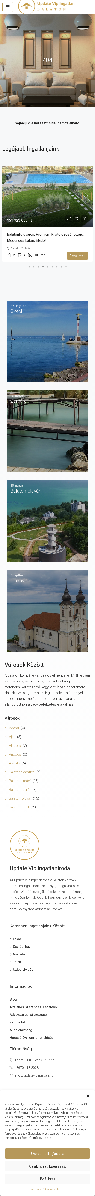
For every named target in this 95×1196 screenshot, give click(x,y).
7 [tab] (56, 266)
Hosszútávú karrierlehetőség (32, 1037)
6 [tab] (52, 266)
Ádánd (14, 728)
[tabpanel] (47, 214)
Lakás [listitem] (17, 939)
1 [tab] (29, 266)
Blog (13, 999)
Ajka (12, 737)
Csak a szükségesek (47, 1166)
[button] (88, 1095)
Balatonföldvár (20, 798)
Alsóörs (15, 746)
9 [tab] (66, 266)
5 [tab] (47, 266)
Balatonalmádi (20, 781)
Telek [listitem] (17, 962)
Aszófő (14, 763)
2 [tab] (33, 266)
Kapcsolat (17, 1022)
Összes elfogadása (47, 1153)
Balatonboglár (19, 790)
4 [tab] (43, 266)
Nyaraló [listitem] (19, 954)
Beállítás (48, 1179)
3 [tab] (38, 266)
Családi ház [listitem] (22, 946)
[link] (47, 196)
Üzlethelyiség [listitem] (23, 969)
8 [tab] (61, 266)
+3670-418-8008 (27, 1068)
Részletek (77, 256)
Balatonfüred (19, 807)
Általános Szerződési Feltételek (33, 1007)
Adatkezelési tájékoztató (45, 1189)
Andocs (15, 754)
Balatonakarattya (22, 772)
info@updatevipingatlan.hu (34, 1075)
